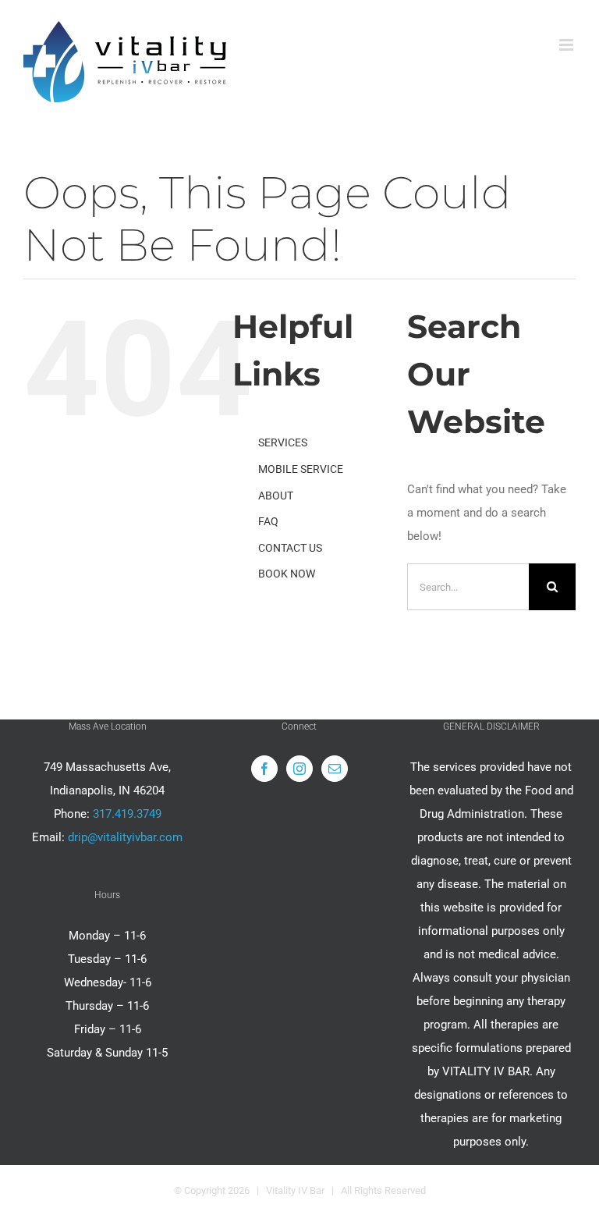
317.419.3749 (127, 814)
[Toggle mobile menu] (567, 45)
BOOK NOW (286, 573)
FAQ (268, 521)
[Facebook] (264, 768)
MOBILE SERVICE (300, 469)
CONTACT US (290, 548)
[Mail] (334, 768)
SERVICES (282, 442)
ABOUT (275, 495)
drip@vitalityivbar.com (125, 837)
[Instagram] (299, 768)
